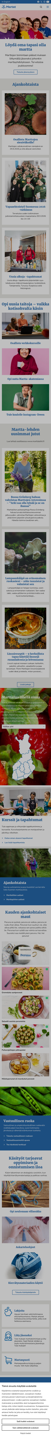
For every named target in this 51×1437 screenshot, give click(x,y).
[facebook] (38, 2)
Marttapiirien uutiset (15, 899)
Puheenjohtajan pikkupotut (13, 1050)
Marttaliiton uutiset (14, 895)
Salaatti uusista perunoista (13, 1021)
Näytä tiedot (25, 1433)
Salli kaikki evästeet (25, 1421)
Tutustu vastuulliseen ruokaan (19, 1136)
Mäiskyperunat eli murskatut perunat (18, 1079)
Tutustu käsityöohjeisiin (25, 1292)
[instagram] (44, 2)
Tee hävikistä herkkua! (16, 1144)
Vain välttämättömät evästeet (25, 1428)
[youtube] (47, 2)
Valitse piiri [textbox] (8, 726)
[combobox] (24, 726)
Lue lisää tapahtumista (15, 842)
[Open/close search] (41, 7)
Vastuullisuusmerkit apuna (18, 1140)
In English (6, 1)
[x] (41, 2)
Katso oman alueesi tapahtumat (19, 838)
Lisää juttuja (25, 684)
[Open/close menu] (47, 7)
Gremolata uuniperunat (12, 992)
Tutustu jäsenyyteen (25, 72)
